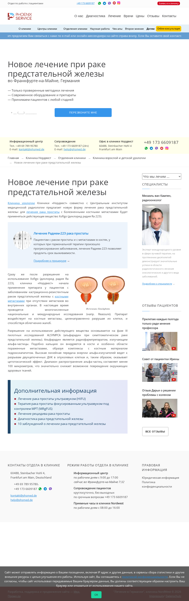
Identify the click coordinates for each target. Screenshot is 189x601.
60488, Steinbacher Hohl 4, (31, 475)
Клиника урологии (21, 203)
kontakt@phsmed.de (31, 149)
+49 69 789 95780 (26, 484)
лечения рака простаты (42, 212)
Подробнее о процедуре (50, 260)
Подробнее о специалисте (157, 283)
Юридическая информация (160, 477)
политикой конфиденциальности (145, 577)
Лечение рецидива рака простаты (44, 413)
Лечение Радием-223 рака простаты (61, 233)
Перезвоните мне (83, 112)
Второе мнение (134, 28)
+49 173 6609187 (85, 3)
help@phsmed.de (75, 149)
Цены (140, 16)
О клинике (25, 28)
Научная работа (100, 28)
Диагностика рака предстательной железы (50, 419)
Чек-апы (117, 28)
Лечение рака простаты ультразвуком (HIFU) (52, 399)
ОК (96, 594)
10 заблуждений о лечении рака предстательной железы (62, 424)
